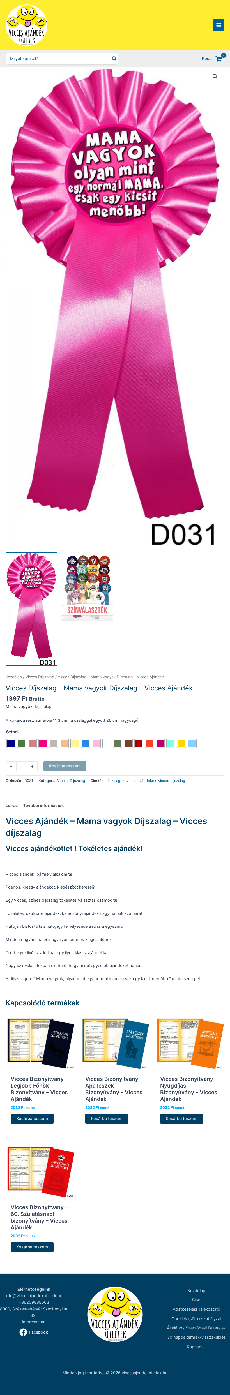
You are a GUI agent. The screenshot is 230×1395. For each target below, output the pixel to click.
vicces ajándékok (141, 780)
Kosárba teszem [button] (32, 1118)
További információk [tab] (43, 805)
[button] (215, 76)
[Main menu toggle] (218, 25)
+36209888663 (34, 1302)
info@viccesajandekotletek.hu (33, 1295)
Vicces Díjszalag (40, 677)
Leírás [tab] (12, 805)
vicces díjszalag (171, 780)
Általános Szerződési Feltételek (196, 1328)
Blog (196, 1300)
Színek (13, 731)
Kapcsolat (196, 1346)
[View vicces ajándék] (87, 586)
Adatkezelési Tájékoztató (196, 1309)
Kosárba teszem (65, 766)
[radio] (11, 743)
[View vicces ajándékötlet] (31, 609)
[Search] (114, 58)
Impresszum (33, 1321)
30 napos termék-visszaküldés (196, 1337)
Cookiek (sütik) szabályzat (196, 1318)
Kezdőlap (14, 677)
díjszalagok (115, 780)
